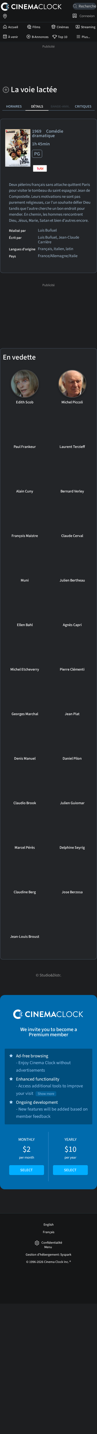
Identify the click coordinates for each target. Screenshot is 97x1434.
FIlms (36, 27)
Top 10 (62, 37)
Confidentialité (51, 1243)
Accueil (13, 27)
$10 (70, 1155)
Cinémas (63, 27)
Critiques (83, 106)
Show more (46, 1093)
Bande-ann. (60, 106)
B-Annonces (40, 37)
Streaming (88, 27)
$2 (26, 1155)
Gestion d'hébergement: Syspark (48, 1255)
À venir (13, 37)
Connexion (86, 16)
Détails (37, 106)
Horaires (14, 106)
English (49, 1225)
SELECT (26, 1170)
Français (48, 1232)
